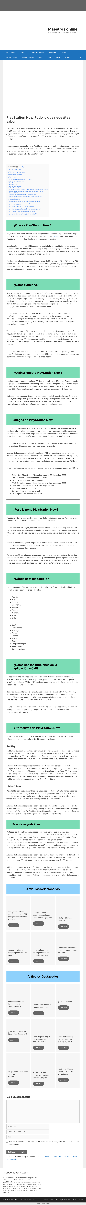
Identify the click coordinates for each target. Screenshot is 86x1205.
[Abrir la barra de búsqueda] (80, 57)
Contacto (67, 57)
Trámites (63, 52)
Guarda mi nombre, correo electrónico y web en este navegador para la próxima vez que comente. (43, 1142)
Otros (58, 57)
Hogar (49, 57)
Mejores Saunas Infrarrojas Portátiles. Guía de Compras (41, 1075)
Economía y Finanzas (11, 57)
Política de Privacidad (48, 1200)
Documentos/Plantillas (37, 52)
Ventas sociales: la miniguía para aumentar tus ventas (17, 952)
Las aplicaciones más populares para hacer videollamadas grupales (42, 915)
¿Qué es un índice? (65, 1002)
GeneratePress (30, 1200)
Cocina (13, 52)
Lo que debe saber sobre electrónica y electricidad (18, 1074)
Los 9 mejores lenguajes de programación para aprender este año (42, 952)
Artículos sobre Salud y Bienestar (32, 57)
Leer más (13, 925)
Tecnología (52, 52)
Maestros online (63, 29)
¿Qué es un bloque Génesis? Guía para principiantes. (65, 1071)
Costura (23, 52)
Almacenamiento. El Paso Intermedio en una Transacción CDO (17, 1004)
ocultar (22, 167)
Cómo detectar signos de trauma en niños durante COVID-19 (66, 1039)
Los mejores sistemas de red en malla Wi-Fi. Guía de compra (67, 950)
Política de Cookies (70, 1200)
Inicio (6, 52)
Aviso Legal (59, 1200)
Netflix (56, 236)
